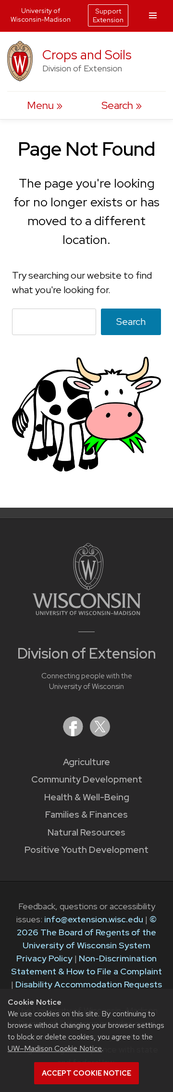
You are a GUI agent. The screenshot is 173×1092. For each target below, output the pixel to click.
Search (131, 321)
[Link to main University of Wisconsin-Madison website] (87, 612)
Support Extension (108, 15)
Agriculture (86, 762)
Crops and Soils (87, 54)
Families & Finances (86, 815)
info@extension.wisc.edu (93, 919)
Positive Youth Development (86, 850)
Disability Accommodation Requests (88, 984)
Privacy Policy (44, 958)
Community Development (86, 779)
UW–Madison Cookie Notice (55, 1048)
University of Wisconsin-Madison (41, 15)
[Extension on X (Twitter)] (100, 734)
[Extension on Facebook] (74, 734)
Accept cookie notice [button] (86, 1073)
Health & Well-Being (86, 797)
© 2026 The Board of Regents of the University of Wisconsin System (87, 932)
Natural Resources (86, 832)
